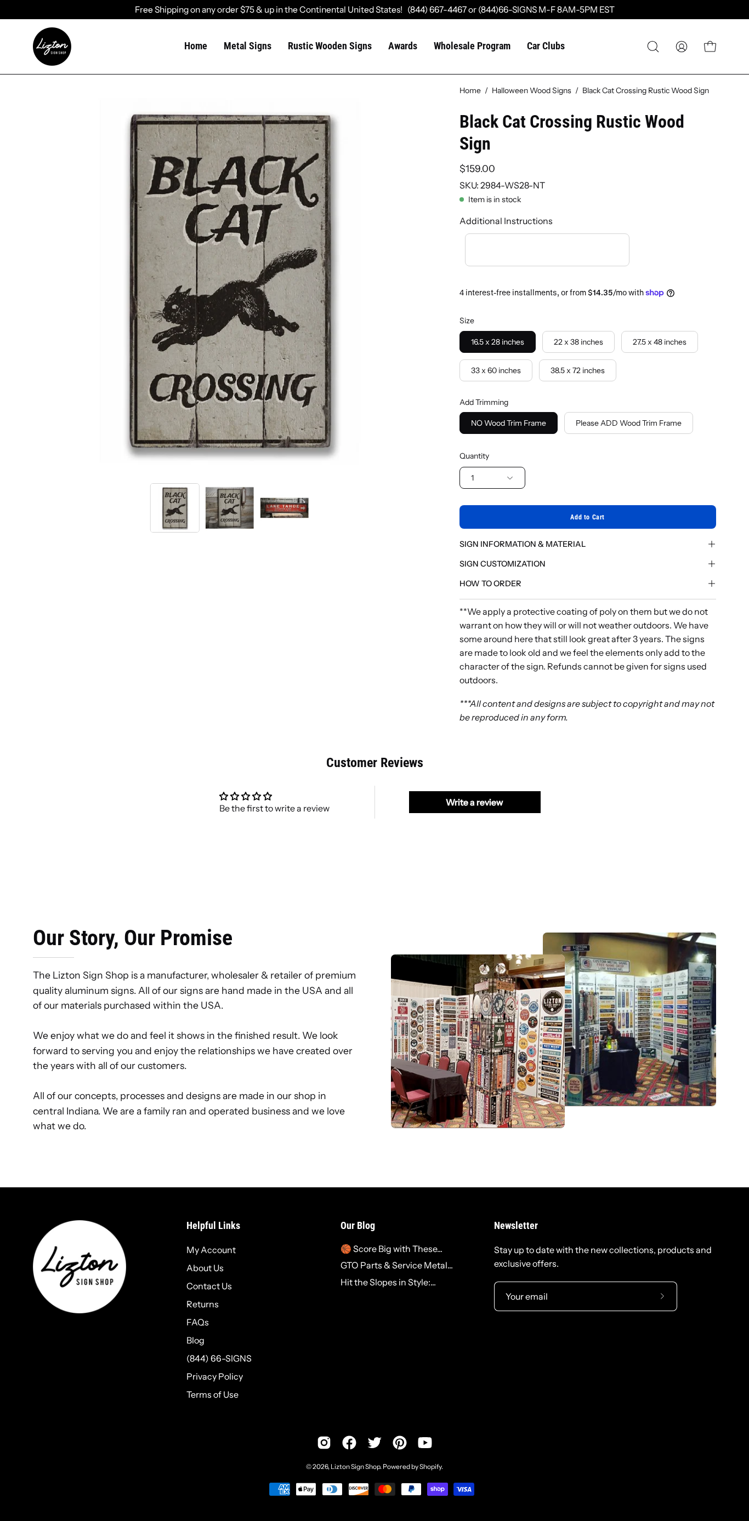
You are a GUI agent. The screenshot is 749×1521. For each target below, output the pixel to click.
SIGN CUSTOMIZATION (502, 564)
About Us (205, 1267)
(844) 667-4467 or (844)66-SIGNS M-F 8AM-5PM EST (508, 9)
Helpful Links (213, 1225)
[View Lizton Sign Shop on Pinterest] (399, 1442)
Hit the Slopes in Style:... (388, 1282)
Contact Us (209, 1285)
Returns (202, 1304)
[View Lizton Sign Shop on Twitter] (374, 1442)
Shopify (430, 1466)
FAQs (197, 1322)
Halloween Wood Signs (531, 90)
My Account (211, 1249)
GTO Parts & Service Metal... (397, 1265)
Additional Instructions (506, 220)
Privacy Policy (214, 1376)
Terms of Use (212, 1394)
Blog (195, 1340)
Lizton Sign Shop (355, 1466)
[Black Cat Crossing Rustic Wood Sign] (175, 508)
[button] (653, 46)
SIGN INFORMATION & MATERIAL (522, 544)
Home (470, 90)
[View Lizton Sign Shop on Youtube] (425, 1442)
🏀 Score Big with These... (391, 1248)
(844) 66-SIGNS (219, 1358)
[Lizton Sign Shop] (52, 46)
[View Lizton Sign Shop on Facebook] (349, 1442)
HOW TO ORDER (490, 583)
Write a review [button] (474, 802)
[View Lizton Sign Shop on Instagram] (324, 1442)
